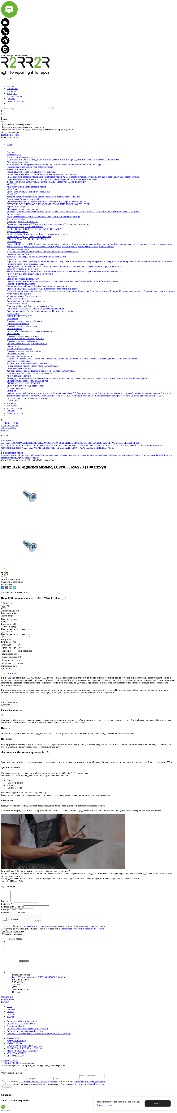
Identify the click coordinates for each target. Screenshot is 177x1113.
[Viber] (6, 587)
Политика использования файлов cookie (26, 1031)
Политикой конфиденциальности (90, 926)
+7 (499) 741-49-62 (9, 423)
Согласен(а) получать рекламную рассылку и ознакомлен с (54, 929)
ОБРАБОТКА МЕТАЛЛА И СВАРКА (54, 445)
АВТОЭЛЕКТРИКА (25, 443)
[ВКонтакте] (2, 587)
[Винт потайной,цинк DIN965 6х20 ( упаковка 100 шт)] (30, 519)
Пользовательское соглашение (21, 1023)
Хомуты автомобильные (121, 455)
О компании (7, 997)
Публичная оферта (15, 1026)
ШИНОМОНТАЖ (74, 448)
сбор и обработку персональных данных (38, 926)
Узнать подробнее (104, 1105)
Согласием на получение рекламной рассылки (82, 929)
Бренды (10, 1016)
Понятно (157, 1103)
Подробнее (17, 992)
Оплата (10, 1011)
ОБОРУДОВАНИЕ (27, 445)
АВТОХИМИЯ (8, 443)
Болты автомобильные (29, 455)
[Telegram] (14, 587)
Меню (9, 79)
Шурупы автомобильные (28, 458)
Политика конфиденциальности (22, 1021)
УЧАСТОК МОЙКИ (31, 448)
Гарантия (11, 1014)
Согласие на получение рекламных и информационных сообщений (39, 1033)
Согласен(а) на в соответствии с (55, 926)
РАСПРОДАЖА (79, 445)
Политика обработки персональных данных (27, 1028)
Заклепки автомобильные (73, 455)
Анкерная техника (10, 455)
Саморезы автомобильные (97, 455)
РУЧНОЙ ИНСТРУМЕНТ (99, 445)
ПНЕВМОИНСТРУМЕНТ (53, 448)
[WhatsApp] (10, 587)
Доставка (11, 1009)
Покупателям (7, 999)
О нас (9, 1006)
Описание (11, 673)
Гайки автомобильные (50, 455)
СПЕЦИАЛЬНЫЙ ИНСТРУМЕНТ (100, 448)
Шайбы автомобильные (144, 455)
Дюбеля (159, 455)
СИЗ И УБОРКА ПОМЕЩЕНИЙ (22, 1051)
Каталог (5, 1002)
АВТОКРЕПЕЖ (14, 1043)
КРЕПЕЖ (39, 443)
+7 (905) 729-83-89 (9, 425)
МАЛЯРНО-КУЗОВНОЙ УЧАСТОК (109, 443)
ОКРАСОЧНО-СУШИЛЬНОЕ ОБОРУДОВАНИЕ (67, 443)
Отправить (6, 1087)
